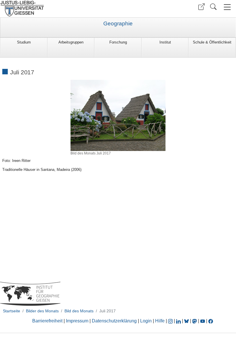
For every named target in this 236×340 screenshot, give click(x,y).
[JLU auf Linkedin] (179, 320)
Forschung (118, 42)
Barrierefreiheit (47, 320)
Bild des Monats (79, 311)
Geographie (118, 23)
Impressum (77, 320)
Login (146, 320)
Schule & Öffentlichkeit (212, 42)
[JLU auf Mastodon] (195, 320)
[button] (201, 7)
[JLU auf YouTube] (202, 320)
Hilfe (160, 320)
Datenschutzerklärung (114, 320)
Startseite (11, 311)
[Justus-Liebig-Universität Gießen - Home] (58, 8)
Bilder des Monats (42, 311)
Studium (24, 42)
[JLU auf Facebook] (210, 320)
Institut (165, 42)
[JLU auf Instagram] (171, 320)
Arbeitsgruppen (70, 42)
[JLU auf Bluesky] (187, 320)
